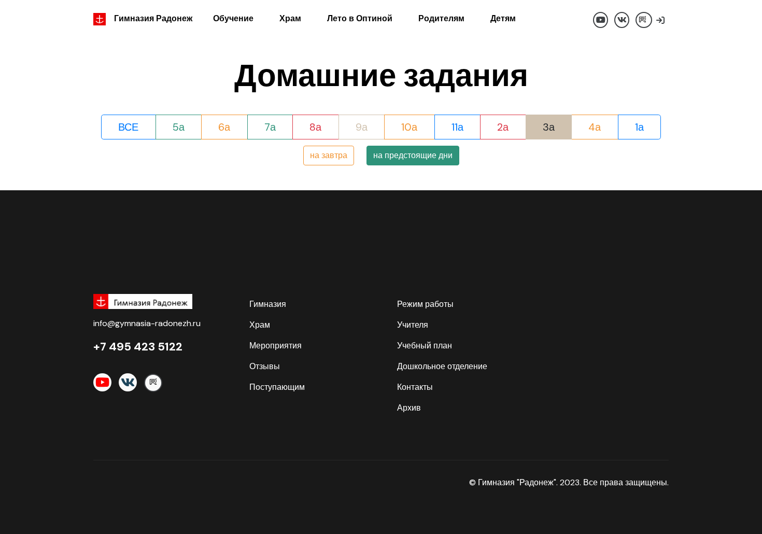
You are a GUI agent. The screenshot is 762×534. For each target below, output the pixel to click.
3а (549, 127)
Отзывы (264, 366)
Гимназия (267, 304)
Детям (503, 18)
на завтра (328, 155)
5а (179, 127)
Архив (409, 407)
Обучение (233, 18)
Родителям (441, 18)
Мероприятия (275, 345)
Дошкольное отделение (442, 366)
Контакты (415, 387)
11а (457, 127)
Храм (290, 18)
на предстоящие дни (413, 155)
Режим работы (425, 304)
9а (362, 127)
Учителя (412, 324)
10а (409, 127)
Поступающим (277, 387)
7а (270, 127)
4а (594, 127)
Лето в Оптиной (359, 18)
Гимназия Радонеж (153, 18)
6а (224, 127)
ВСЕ (128, 127)
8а (315, 127)
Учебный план (424, 345)
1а (639, 127)
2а (503, 127)
